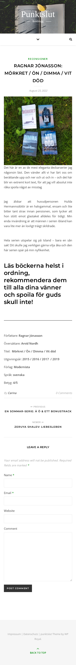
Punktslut (38, 14)
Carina (12, 393)
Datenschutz (30, 634)
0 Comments (64, 393)
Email (9, 493)
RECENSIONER (38, 59)
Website (9, 511)
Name (9, 475)
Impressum (14, 634)
